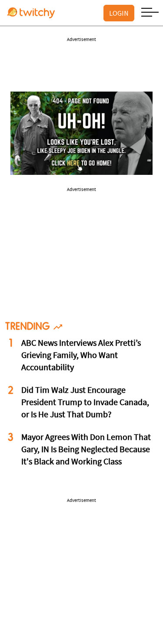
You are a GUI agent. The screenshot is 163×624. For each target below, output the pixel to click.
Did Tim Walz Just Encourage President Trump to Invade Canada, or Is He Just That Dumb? (85, 402)
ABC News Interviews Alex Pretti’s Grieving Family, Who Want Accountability (81, 355)
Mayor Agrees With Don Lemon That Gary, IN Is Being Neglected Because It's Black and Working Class (86, 450)
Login (119, 13)
